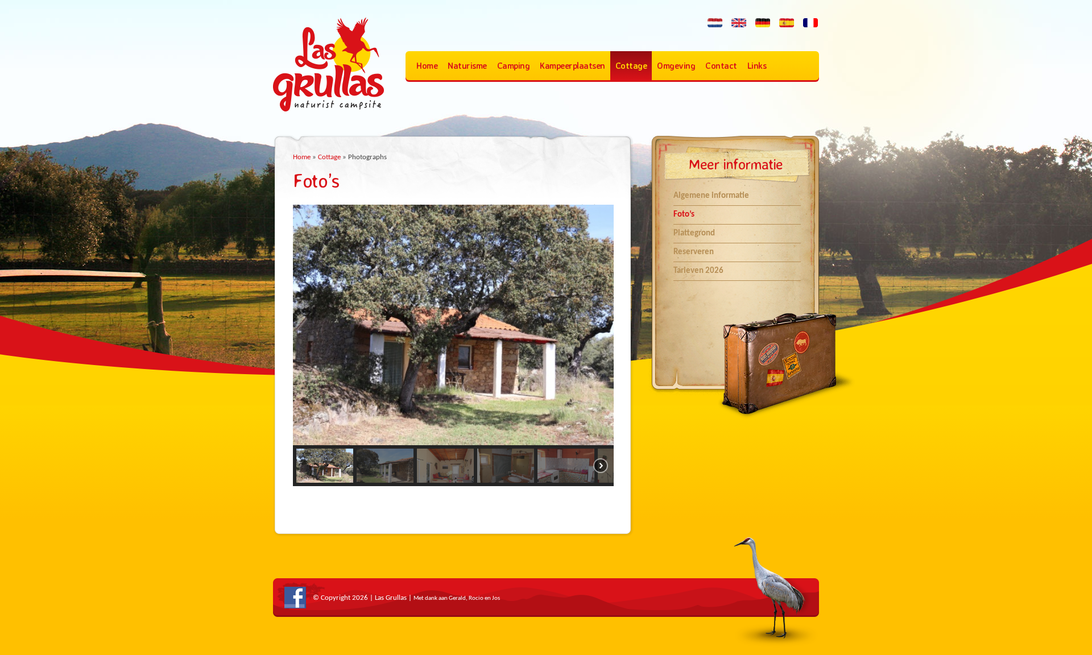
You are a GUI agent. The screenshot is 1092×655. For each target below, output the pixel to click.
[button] (324, 466)
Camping (513, 65)
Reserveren (693, 252)
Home (426, 65)
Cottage (631, 65)
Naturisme (467, 65)
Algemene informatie (711, 196)
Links (757, 65)
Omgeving (676, 65)
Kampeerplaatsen (572, 65)
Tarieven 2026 (698, 271)
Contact (721, 65)
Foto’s (683, 214)
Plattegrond (694, 233)
